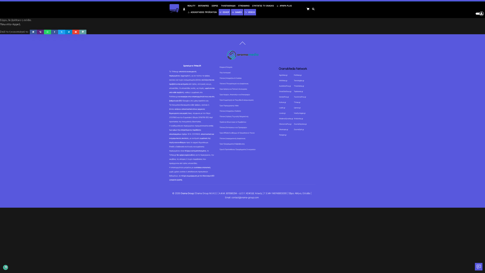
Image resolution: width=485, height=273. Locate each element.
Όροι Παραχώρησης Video (229, 106)
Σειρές (215, 6)
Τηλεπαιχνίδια (228, 6)
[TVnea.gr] (174, 11)
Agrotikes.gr (283, 75)
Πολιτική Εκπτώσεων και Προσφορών (233, 127)
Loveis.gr (282, 113)
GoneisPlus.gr (284, 97)
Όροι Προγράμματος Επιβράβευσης (232, 144)
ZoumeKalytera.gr (300, 124)
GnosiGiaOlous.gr (285, 91)
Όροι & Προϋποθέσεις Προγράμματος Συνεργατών (238, 149)
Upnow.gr (297, 108)
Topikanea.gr (298, 91)
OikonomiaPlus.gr (285, 124)
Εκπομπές (203, 6)
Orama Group (187, 193)
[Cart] (307, 9)
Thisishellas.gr (299, 86)
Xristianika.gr (298, 119)
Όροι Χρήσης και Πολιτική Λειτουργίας (233, 89)
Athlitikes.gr (283, 80)
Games (238, 12)
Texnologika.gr (299, 80)
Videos (251, 12)
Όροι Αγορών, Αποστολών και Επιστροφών (235, 95)
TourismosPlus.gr (300, 97)
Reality (191, 6)
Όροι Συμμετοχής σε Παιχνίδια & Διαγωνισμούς (237, 100)
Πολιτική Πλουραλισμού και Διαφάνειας (234, 84)
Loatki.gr (282, 108)
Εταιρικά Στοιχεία (226, 67)
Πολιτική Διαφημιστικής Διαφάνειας (232, 138)
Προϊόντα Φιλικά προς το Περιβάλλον (233, 122)
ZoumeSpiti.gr (299, 129)
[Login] (184, 9)
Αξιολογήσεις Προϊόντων (203, 12)
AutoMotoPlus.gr (285, 86)
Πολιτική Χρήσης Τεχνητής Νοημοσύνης (234, 116)
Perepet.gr (282, 135)
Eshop (225, 12)
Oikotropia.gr (283, 129)
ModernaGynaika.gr (286, 119)
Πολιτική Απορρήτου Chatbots (230, 111)
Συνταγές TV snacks (263, 6)
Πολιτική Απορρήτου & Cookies (230, 78)
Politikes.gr (298, 75)
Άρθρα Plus (285, 6)
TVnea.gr (297, 102)
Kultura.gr (282, 102)
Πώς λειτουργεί (225, 73)
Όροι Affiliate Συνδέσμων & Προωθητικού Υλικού (237, 133)
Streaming (244, 6)
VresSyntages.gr (300, 113)
